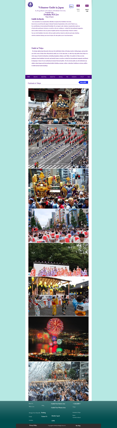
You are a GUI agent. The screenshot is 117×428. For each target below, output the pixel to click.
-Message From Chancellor (34, 412)
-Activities (31, 420)
